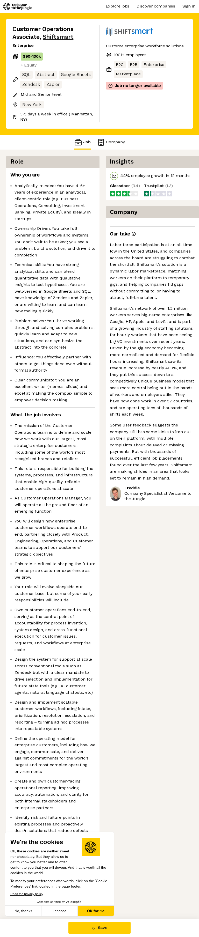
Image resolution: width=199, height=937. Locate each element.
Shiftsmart (58, 36)
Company (115, 141)
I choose (60, 911)
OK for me (96, 911)
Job (87, 141)
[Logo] (17, 6)
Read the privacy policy (26, 894)
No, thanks (23, 911)
